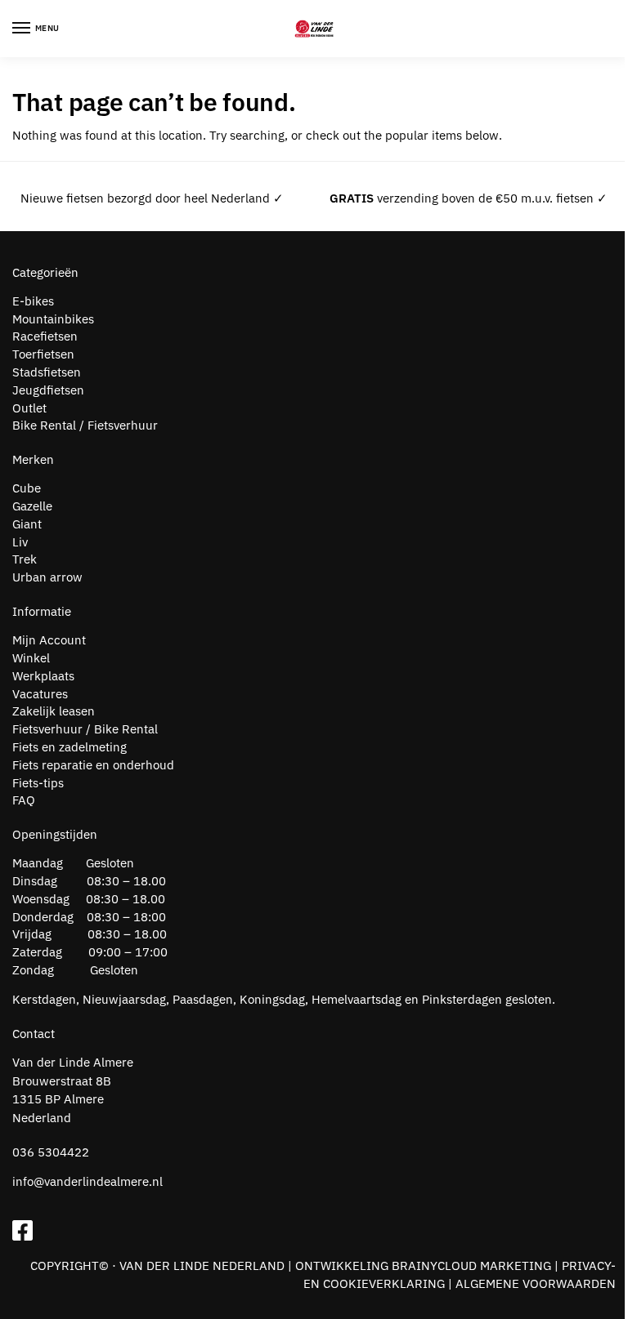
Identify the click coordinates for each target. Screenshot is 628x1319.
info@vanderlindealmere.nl (87, 1181)
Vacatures (40, 694)
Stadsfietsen (46, 372)
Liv (20, 542)
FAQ (23, 800)
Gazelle (32, 506)
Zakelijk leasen (53, 711)
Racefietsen (45, 336)
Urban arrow (47, 577)
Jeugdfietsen (48, 390)
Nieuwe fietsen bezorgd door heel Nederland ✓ (152, 198)
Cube (26, 488)
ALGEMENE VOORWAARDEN (535, 1283)
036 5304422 (50, 1152)
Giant (27, 524)
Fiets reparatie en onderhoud (93, 765)
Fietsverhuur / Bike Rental (85, 729)
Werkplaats (43, 676)
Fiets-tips (38, 783)
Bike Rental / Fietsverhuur (85, 425)
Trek (24, 559)
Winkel (31, 658)
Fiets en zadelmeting (69, 747)
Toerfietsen (43, 354)
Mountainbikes (53, 319)
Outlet (29, 408)
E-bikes (33, 301)
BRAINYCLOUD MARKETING (471, 1265)
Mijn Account (49, 640)
